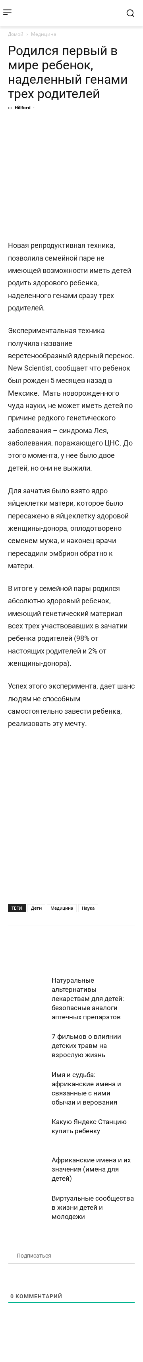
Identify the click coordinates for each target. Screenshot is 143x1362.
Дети (36, 908)
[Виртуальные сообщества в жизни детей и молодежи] (28, 1207)
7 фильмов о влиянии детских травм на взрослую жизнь (86, 1045)
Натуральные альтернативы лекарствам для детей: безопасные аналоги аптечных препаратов (88, 998)
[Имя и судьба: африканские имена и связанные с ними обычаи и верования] (28, 1084)
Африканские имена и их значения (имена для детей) (91, 1169)
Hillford (23, 107)
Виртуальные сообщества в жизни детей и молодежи (93, 1207)
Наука (88, 908)
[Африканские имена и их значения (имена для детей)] (28, 1169)
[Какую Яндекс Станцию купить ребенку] (28, 1131)
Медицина (43, 34)
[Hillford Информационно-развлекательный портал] (66, 13)
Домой (15, 34)
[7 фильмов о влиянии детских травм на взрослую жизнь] (28, 1046)
